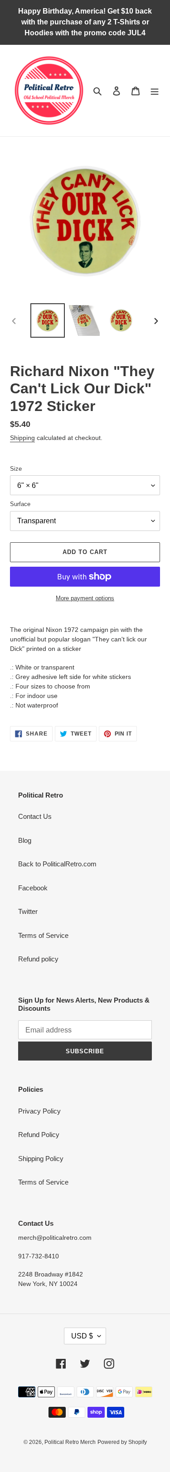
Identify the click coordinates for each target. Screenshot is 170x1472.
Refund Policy (38, 1134)
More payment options (85, 598)
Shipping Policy (40, 1158)
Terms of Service (43, 935)
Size (16, 468)
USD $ (82, 1336)
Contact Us (35, 816)
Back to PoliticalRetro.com (57, 864)
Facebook (33, 888)
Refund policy (38, 959)
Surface (20, 504)
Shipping (22, 437)
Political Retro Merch (70, 1442)
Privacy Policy (39, 1111)
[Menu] (154, 90)
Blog (24, 840)
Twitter (28, 911)
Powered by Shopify (122, 1442)
